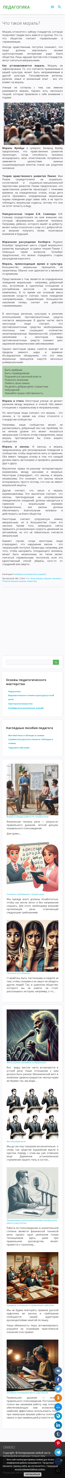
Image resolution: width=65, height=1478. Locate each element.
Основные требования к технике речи (25, 894)
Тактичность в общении (18, 973)
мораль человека (52, 578)
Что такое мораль (34, 578)
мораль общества (28, 581)
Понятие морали (10, 581)
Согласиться (32, 1474)
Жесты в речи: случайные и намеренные (26, 1062)
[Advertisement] (32, 621)
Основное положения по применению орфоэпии (30, 1305)
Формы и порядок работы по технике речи (27, 816)
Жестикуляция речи (16, 1141)
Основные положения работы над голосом (27, 1392)
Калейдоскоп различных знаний (29, 574)
